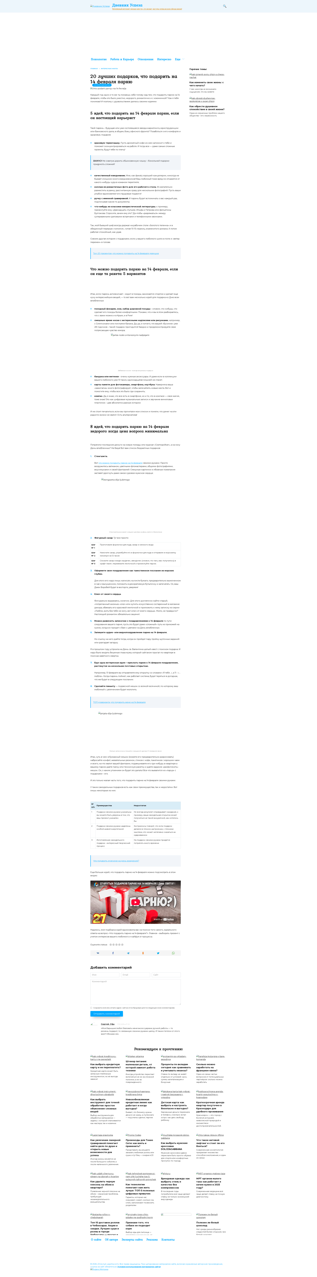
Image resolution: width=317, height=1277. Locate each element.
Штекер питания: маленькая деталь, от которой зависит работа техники (140, 1066)
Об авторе (111, 1239)
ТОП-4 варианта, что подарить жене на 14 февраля (119, 702)
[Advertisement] (158, 33)
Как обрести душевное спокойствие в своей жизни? (207, 108)
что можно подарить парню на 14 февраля (120, 463)
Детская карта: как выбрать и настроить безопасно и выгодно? (174, 1105)
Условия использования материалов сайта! (139, 1267)
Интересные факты (102, 85)
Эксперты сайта (132, 1239)
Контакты (168, 1239)
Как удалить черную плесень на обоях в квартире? (102, 1184)
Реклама (152, 1239)
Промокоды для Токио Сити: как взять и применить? (139, 1143)
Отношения (145, 59)
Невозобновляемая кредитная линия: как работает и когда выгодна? (139, 1104)
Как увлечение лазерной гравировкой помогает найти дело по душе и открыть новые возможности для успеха (105, 1148)
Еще (177, 59)
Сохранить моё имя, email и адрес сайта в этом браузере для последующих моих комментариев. (134, 1008)
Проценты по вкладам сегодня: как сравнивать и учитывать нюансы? (176, 1067)
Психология (99, 59)
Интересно (164, 59)
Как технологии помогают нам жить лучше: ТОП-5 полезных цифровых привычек (140, 1189)
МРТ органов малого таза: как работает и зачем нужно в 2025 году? (208, 1183)
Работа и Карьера (122, 59)
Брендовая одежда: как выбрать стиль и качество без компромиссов (175, 1183)
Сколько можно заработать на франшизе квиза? (206, 1067)
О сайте (96, 1239)
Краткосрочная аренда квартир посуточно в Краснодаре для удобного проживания (210, 1107)
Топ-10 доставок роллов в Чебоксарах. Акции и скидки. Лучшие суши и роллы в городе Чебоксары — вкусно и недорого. (104, 1230)
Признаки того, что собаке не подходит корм (138, 1225)
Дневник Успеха (127, 5)
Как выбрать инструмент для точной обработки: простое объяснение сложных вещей (104, 1105)
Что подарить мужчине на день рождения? (116, 861)
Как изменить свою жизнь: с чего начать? (206, 84)
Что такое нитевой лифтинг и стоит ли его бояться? (210, 1143)
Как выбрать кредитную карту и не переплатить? (105, 1066)
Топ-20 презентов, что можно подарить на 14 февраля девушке (126, 253)
